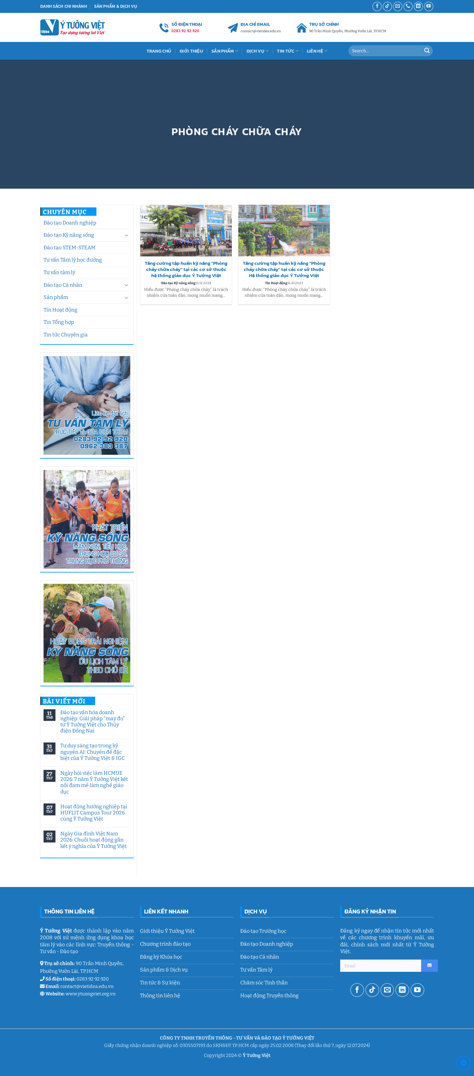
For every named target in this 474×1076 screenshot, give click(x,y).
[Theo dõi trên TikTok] (387, 6)
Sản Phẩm (223, 51)
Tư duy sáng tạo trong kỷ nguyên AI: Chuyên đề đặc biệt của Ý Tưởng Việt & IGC (92, 751)
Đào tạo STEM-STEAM (69, 247)
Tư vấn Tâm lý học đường (73, 260)
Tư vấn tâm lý (59, 272)
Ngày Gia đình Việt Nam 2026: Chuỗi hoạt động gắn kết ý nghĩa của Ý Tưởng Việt (93, 840)
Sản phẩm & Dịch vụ (115, 6)
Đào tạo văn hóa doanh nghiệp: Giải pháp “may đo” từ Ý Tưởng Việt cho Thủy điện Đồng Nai (92, 721)
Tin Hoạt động (60, 310)
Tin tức (285, 51)
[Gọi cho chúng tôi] (408, 6)
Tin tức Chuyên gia (66, 335)
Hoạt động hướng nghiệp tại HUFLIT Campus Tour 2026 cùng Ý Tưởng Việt (93, 812)
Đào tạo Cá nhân (63, 285)
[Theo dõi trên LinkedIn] (418, 6)
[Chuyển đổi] (126, 235)
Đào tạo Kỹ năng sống (69, 235)
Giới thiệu (191, 51)
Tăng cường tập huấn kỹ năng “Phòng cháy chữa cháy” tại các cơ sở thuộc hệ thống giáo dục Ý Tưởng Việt (186, 269)
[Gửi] (426, 50)
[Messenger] (463, 1064)
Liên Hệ (315, 51)
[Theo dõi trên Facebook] (377, 6)
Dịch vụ (255, 51)
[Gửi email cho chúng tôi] (397, 6)
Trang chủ (159, 51)
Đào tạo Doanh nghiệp (70, 223)
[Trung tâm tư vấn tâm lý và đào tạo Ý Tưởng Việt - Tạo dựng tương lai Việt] (72, 27)
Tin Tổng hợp (59, 322)
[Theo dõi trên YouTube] (428, 6)
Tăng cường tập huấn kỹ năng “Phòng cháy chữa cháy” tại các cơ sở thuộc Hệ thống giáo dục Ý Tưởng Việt (284, 269)
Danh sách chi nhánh (63, 6)
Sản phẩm (56, 297)
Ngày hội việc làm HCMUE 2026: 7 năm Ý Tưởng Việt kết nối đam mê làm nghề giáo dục (94, 782)
